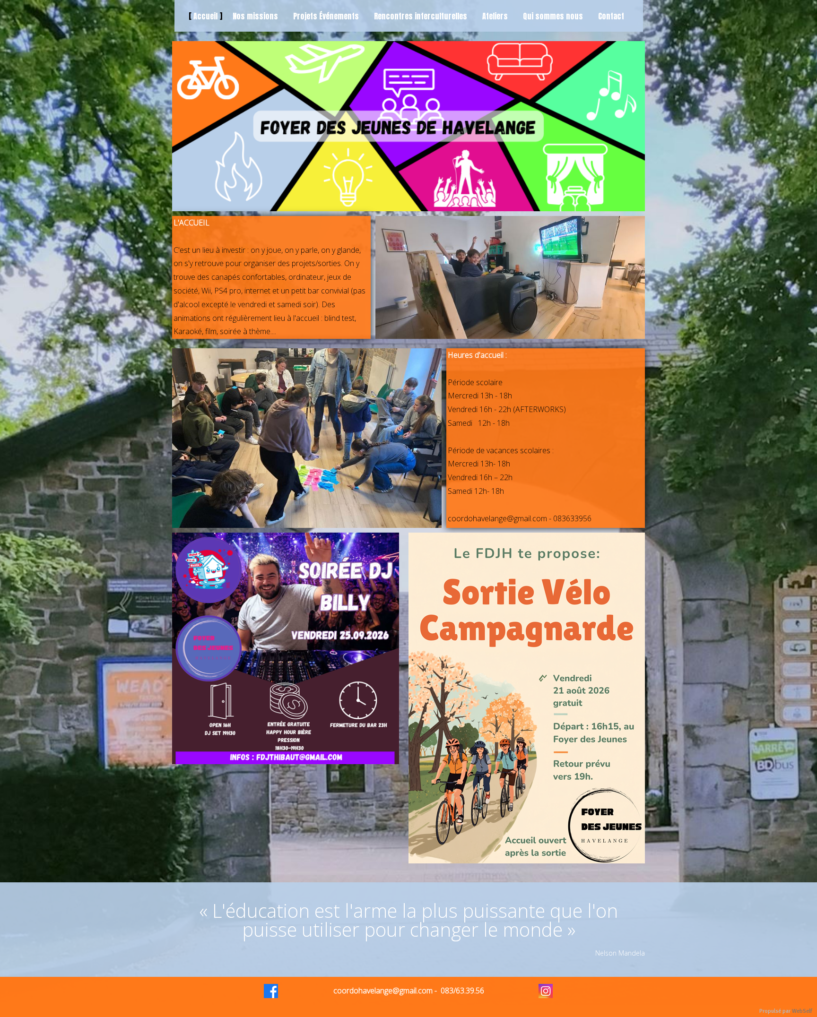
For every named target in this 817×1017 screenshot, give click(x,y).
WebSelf (802, 1011)
